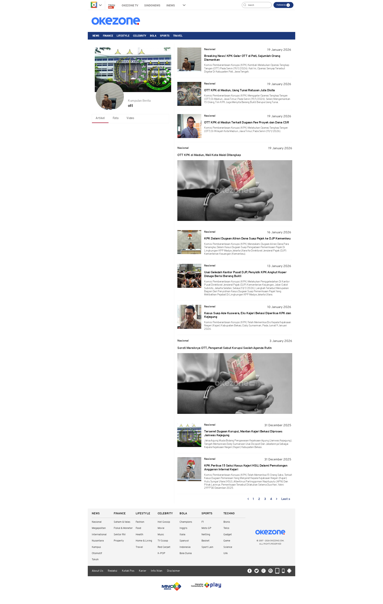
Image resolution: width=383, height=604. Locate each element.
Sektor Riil (119, 534)
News (96, 35)
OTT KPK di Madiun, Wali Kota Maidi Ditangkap (209, 155)
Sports (164, 35)
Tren (112, 5)
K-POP (161, 553)
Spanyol (184, 540)
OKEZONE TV (130, 5)
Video (130, 118)
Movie (161, 528)
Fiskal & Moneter (123, 528)
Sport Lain (207, 547)
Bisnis (226, 522)
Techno (229, 513)
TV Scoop (163, 540)
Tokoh (95, 559)
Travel (178, 35)
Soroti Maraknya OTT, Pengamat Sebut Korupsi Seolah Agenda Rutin (224, 348)
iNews (170, 5)
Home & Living (144, 540)
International (99, 534)
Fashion (140, 522)
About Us (97, 570)
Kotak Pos (128, 570)
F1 (202, 522)
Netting (205, 534)
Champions (186, 522)
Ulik (225, 553)
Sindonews (152, 5)
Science (227, 547)
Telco (226, 528)
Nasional (97, 522)
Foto (115, 118)
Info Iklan (156, 570)
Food (138, 528)
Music (161, 534)
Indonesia (185, 547)
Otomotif (97, 553)
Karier (142, 570)
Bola (153, 35)
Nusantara (98, 540)
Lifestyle (123, 35)
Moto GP (206, 528)
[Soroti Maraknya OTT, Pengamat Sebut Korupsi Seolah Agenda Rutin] (234, 383)
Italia (182, 534)
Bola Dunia (186, 553)
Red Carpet (164, 547)
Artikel (100, 118)
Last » (285, 499)
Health (139, 534)
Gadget (227, 534)
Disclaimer (173, 570)
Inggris (183, 528)
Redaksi (112, 570)
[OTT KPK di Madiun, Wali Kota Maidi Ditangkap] (234, 190)
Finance (108, 35)
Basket (205, 540)
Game (226, 540)
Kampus (96, 547)
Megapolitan (99, 528)
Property (119, 540)
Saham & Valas (122, 522)
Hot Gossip (164, 522)
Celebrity (139, 35)
